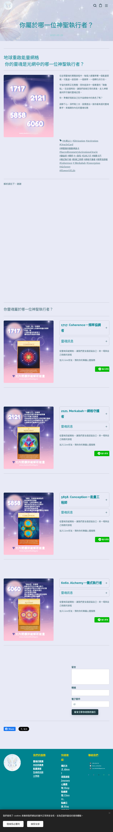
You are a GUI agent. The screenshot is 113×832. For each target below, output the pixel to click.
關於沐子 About (65, 769)
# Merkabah (79, 163)
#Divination (79, 141)
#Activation (92, 141)
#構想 (70, 155)
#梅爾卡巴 (96, 155)
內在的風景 (38, 765)
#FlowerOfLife (67, 170)
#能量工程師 (77, 159)
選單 (106, 5)
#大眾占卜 (67, 141)
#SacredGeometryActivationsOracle (78, 152)
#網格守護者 (89, 159)
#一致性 (77, 155)
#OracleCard (66, 144)
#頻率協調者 (102, 159)
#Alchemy (64, 166)
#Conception (93, 163)
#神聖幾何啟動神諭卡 (69, 148)
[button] (95, 5)
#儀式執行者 (65, 159)
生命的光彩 (38, 772)
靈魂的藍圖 (38, 761)
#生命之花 (86, 155)
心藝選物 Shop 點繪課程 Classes (65, 791)
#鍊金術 (63, 155)
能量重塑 (37, 768)
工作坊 (36, 776)
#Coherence (65, 163)
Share (11, 729)
